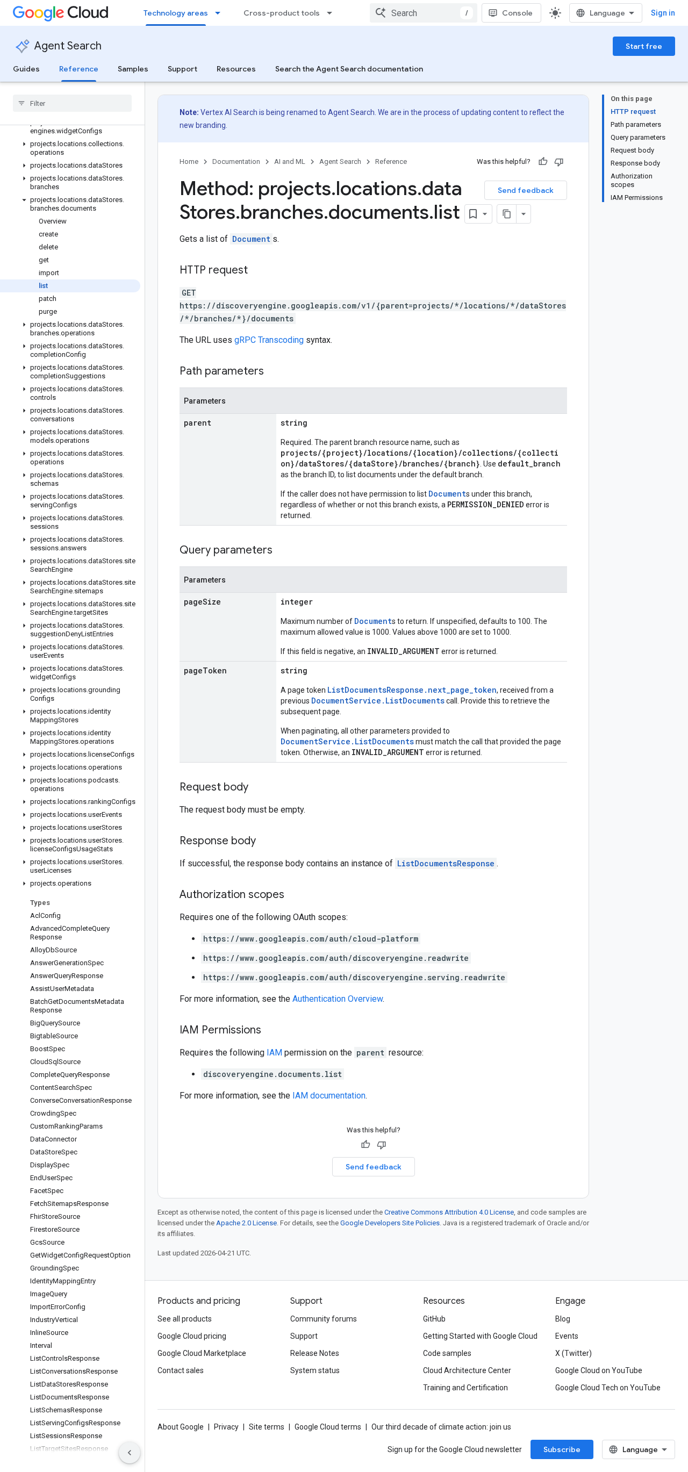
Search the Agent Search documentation (349, 69)
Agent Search (68, 46)
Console (517, 13)
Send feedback (526, 190)
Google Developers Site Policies (390, 1223)
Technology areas (176, 13)
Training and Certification (465, 1387)
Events (566, 1336)
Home (189, 161)
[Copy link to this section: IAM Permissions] (272, 1030)
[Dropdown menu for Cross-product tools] (333, 13)
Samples (133, 69)
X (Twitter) (573, 1353)
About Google (180, 1427)
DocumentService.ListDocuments (378, 700)
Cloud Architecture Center (467, 1370)
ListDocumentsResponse (445, 863)
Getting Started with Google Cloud (480, 1336)
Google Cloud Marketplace (201, 1353)
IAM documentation (329, 1095)
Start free (644, 46)
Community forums (323, 1319)
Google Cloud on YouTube (598, 1370)
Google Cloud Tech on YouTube (608, 1387)
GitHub (434, 1319)
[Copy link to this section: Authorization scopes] (295, 895)
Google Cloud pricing (191, 1336)
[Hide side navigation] (129, 1452)
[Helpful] (543, 162)
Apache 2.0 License (246, 1223)
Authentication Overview (337, 999)
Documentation (236, 161)
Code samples (447, 1353)
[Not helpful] (559, 162)
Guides (26, 69)
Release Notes (314, 1353)
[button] (70, 127)
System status (315, 1370)
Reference (78, 69)
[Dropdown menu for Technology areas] (221, 13)
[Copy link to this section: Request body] (259, 787)
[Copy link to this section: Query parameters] (283, 550)
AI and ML (289, 161)
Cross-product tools (281, 13)
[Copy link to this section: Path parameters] (274, 371)
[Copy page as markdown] (507, 214)
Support (182, 69)
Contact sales (180, 1370)
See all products (184, 1319)
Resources (236, 69)
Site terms (266, 1427)
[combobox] (423, 13)
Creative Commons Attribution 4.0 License (449, 1212)
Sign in (663, 13)
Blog (562, 1319)
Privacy (226, 1427)
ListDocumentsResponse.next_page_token (412, 690)
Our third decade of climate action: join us (441, 1427)
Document (251, 239)
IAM (274, 1052)
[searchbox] (72, 103)
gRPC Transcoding (269, 340)
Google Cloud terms (328, 1427)
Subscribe (561, 1449)
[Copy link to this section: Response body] (266, 841)
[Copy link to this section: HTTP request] (258, 270)
